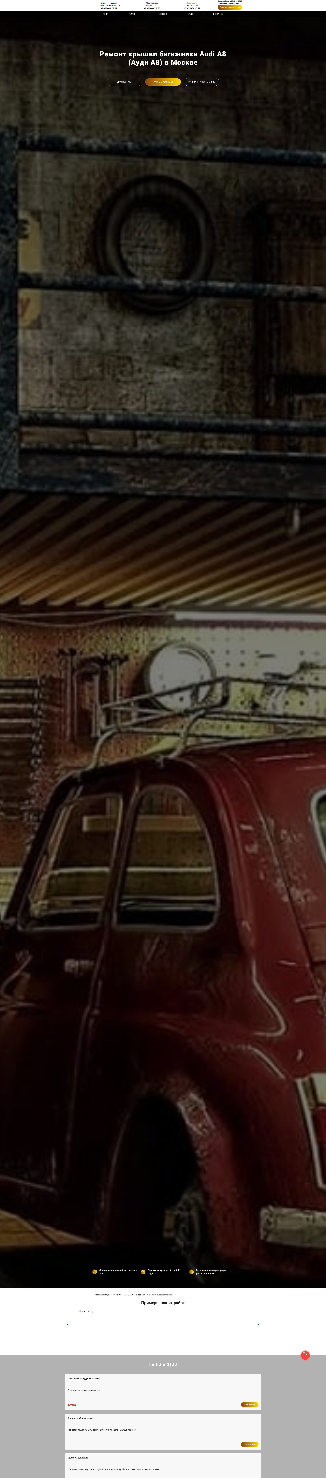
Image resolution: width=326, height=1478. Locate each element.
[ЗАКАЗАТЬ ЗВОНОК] (305, 1355)
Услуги (132, 14)
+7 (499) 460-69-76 (152, 8)
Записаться (250, 1405)
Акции (191, 14)
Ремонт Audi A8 (120, 1295)
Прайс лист (162, 14)
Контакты (218, 14)
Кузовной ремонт (138, 1295)
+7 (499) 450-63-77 (192, 8)
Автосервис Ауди (102, 1295)
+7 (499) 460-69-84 (109, 8)
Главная (105, 14)
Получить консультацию (230, 7)
